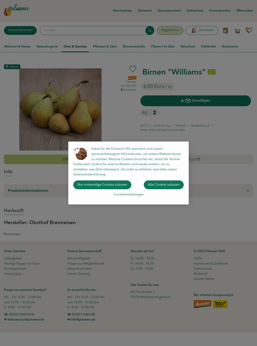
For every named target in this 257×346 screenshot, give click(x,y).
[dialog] (128, 173)
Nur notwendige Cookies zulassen (102, 184)
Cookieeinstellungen (128, 194)
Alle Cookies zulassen (163, 184)
